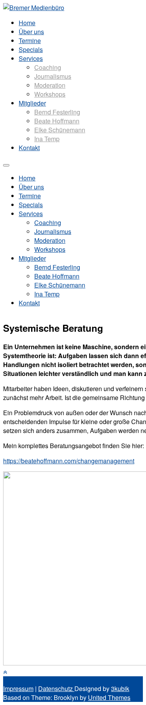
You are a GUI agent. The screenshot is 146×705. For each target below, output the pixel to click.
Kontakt (29, 147)
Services (31, 58)
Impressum (18, 688)
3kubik (120, 688)
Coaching (47, 67)
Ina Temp (47, 138)
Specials (31, 49)
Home (27, 22)
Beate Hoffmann (56, 120)
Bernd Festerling (57, 111)
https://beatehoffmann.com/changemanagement (68, 460)
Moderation (49, 85)
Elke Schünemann (59, 129)
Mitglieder (32, 103)
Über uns (31, 31)
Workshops (49, 94)
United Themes (109, 697)
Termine (30, 40)
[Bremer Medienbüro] (33, 7)
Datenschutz (56, 688)
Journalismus (52, 76)
